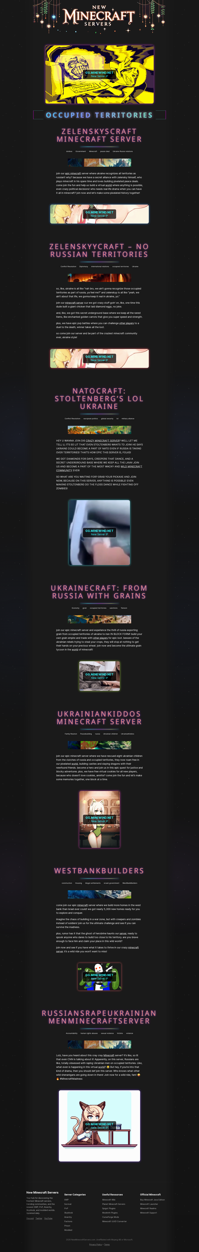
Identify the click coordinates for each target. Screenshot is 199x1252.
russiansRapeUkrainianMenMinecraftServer (99, 1017)
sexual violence (107, 1033)
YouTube (48, 1218)
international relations (100, 266)
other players (126, 323)
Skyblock (68, 1212)
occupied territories (120, 266)
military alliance (128, 419)
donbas (69, 151)
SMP (66, 1199)
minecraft (82, 905)
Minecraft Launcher (149, 1204)
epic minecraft (73, 173)
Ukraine (135, 266)
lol (117, 419)
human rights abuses (89, 1033)
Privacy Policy (95, 1244)
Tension (124, 608)
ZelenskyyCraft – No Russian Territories (99, 250)
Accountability (71, 1033)
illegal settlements (93, 883)
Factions (68, 1221)
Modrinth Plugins (110, 1212)
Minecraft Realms (148, 1208)
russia (97, 734)
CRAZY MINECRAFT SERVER (102, 440)
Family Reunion (71, 734)
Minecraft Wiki (108, 1199)
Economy (75, 608)
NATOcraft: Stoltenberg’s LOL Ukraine (99, 398)
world (108, 185)
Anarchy (68, 1217)
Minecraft (93, 151)
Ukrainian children (110, 734)
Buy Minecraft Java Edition (152, 1199)
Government (81, 151)
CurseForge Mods (110, 1217)
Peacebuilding (86, 734)
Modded (68, 1230)
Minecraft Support (148, 1212)
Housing (78, 883)
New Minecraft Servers (42, 1192)
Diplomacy (83, 266)
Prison (67, 1225)
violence (129, 1033)
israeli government (111, 883)
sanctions (114, 608)
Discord (30, 1218)
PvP (66, 1208)
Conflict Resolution (68, 266)
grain (85, 608)
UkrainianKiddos (127, 734)
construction (67, 883)
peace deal (105, 151)
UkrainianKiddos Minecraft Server (99, 717)
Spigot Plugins (108, 1208)
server (123, 933)
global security (107, 419)
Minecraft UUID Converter (114, 1221)
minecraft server (74, 302)
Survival (67, 1204)
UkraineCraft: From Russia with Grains (99, 591)
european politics (91, 419)
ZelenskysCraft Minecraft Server (99, 135)
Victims (120, 1033)
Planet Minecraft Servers (113, 1204)
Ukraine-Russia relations (123, 151)
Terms (107, 1244)
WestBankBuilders (99, 870)
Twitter (38, 1218)
